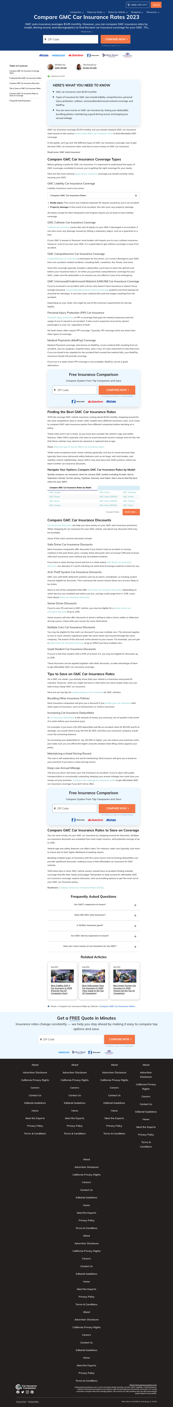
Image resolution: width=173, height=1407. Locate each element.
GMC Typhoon (129, 501)
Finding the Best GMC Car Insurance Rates (25, 78)
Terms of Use (124, 46)
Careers (35, 1087)
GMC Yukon (128, 505)
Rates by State (94, 12)
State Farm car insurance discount (66, 643)
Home (53, 1006)
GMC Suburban (129, 492)
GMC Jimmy (54, 501)
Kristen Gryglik (90, 68)
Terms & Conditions (35, 1133)
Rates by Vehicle (116, 12)
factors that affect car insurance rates (94, 133)
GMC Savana (55, 505)
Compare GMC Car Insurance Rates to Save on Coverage (23, 95)
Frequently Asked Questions (20, 101)
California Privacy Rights (35, 1080)
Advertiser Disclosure (35, 1072)
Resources (152, 12)
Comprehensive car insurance (62, 258)
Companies (75, 12)
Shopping (136, 12)
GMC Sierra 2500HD (108, 496)
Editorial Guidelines (35, 1102)
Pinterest (32, 1392)
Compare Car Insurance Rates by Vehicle (78, 1006)
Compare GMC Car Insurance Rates (117, 1006)
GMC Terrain (128, 496)
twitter (22, 1392)
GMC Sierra (104, 492)
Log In (156, 5)
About (35, 1064)
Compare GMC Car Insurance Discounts (24, 83)
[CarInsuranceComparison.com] (28, 1387)
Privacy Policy (35, 1125)
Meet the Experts (35, 1118)
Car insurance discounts (59, 525)
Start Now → (131, 512)
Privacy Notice (33, 1402)
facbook (18, 1392)
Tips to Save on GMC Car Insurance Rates (25, 88)
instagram (27, 1392)
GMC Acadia (54, 492)
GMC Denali (54, 496)
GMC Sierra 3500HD (108, 505)
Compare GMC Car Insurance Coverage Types (24, 72)
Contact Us (35, 1095)
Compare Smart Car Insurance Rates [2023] (81, 887)
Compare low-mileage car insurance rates (94, 780)
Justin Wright (61, 68)
